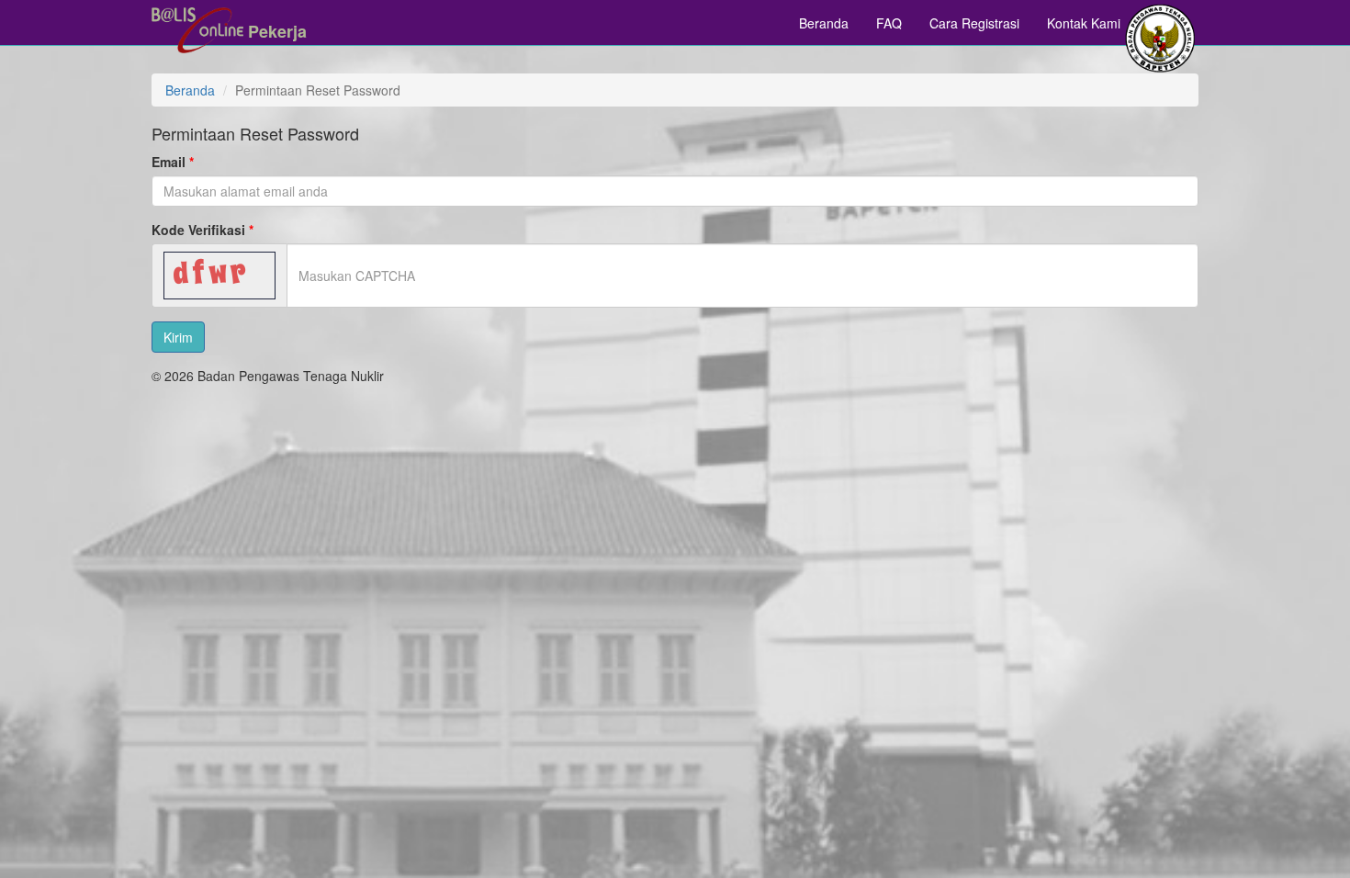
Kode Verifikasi (198, 229)
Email (169, 161)
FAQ (889, 23)
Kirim (178, 337)
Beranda (824, 23)
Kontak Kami (1083, 23)
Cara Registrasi (974, 23)
